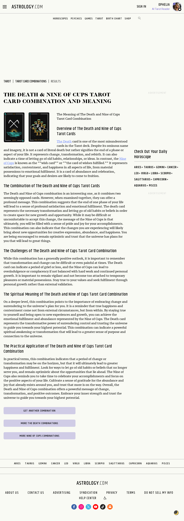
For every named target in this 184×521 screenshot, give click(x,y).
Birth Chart (114, 18)
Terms (130, 493)
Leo (136, 173)
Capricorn (160, 179)
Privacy (112, 493)
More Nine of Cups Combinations (39, 436)
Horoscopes (60, 18)
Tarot (99, 18)
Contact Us (36, 493)
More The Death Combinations (39, 423)
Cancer (172, 167)
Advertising (62, 493)
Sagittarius (142, 179)
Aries (137, 167)
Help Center (87, 498)
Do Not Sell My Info (158, 493)
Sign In (142, 6)
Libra (154, 173)
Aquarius (140, 185)
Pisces (153, 185)
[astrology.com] (27, 6)
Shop (128, 18)
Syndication (89, 493)
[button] (105, 498)
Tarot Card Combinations (31, 81)
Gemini (160, 167)
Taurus (149, 167)
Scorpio (166, 173)
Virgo (144, 173)
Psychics (76, 18)
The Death (64, 141)
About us (12, 493)
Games (89, 18)
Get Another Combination (40, 410)
